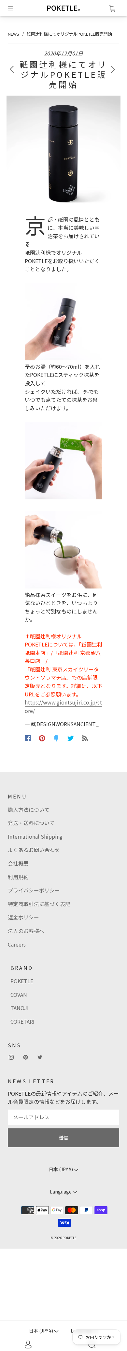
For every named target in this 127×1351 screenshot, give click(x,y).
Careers (17, 944)
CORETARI (22, 1021)
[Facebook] (28, 738)
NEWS (13, 34)
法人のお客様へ (26, 931)
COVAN (18, 994)
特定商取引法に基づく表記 (39, 904)
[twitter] (40, 1057)
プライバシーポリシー (34, 890)
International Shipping (35, 836)
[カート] (112, 8)
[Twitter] (71, 738)
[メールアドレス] (63, 1117)
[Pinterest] (42, 738)
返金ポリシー (23, 917)
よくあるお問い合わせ (34, 850)
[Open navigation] (15, 8)
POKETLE (21, 981)
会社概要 (18, 863)
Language (61, 1191)
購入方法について (28, 809)
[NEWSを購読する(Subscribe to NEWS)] (85, 738)
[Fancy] (56, 738)
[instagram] (11, 1057)
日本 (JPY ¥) (41, 1330)
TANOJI (19, 1008)
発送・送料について (31, 823)
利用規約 (18, 877)
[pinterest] (25, 1057)
